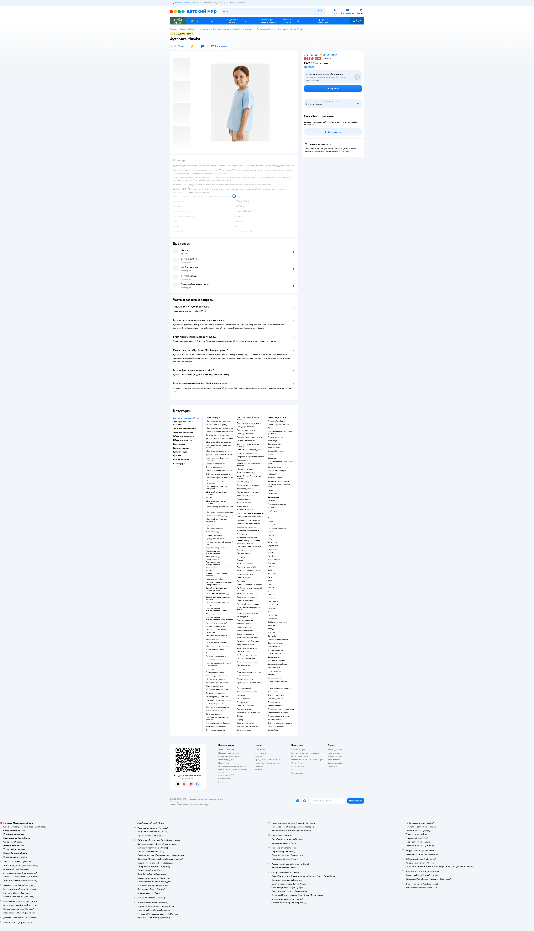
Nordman (241, 695)
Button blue (273, 542)
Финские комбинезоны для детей (248, 608)
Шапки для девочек (276, 695)
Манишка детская (275, 720)
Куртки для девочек (245, 509)
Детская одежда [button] (181, 448)
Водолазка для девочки (246, 527)
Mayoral (271, 535)
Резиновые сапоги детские (248, 713)
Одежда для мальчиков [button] (184, 428)
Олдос (270, 514)
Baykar (270, 612)
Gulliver (271, 507)
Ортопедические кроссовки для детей (280, 432)
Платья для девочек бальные (218, 723)
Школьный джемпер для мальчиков (216, 520)
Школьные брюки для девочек (219, 470)
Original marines (274, 546)
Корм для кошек (335, 753)
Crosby (271, 591)
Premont (271, 594)
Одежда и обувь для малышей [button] (183, 423)
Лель (270, 577)
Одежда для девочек (245, 427)
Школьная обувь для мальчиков (219, 477)
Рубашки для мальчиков (216, 656)
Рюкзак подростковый (277, 681)
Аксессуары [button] (179, 463)
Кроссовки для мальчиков (248, 530)
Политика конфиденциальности (232, 766)
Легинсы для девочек (246, 430)
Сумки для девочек (276, 726)
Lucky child (272, 615)
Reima (270, 518)
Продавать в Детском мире (230, 753)
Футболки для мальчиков (216, 642)
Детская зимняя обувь (277, 470)
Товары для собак (335, 756)
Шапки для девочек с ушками (280, 723)
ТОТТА (271, 629)
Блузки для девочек (245, 506)
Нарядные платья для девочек (218, 700)
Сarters (271, 570)
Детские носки (274, 646)
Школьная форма (213, 418)
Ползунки (241, 581)
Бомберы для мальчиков (216, 676)
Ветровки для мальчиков (216, 635)
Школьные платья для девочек (219, 451)
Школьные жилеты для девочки (219, 516)
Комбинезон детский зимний (249, 571)
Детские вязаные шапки (278, 713)
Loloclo (271, 566)
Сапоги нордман (244, 688)
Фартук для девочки (214, 467)
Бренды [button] (177, 455)
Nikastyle (271, 553)
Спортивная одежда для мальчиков (216, 631)
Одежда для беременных (247, 557)
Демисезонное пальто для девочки (248, 418)
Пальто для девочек (245, 460)
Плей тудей (272, 511)
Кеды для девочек (244, 550)
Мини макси (273, 601)
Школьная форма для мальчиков (219, 428)
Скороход (272, 458)
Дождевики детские (245, 634)
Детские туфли (243, 553)
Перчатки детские (275, 699)
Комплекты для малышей (216, 623)
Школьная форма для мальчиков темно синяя (219, 508)
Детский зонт (273, 730)
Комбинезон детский (246, 564)
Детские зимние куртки (247, 648)
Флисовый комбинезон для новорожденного (217, 604)
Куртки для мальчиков (215, 626)
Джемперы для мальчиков (217, 683)
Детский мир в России (179, 804)
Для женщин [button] (179, 444)
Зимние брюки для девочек (248, 523)
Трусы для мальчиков (276, 660)
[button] (357, 20)
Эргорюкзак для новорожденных (213, 563)
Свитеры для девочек (246, 441)
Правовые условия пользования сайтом (206, 799)
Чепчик (271, 674)
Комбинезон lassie (245, 594)
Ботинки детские (275, 477)
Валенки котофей (275, 444)
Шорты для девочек (245, 469)
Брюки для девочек (245, 489)
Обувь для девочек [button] (182, 440)
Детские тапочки (244, 709)
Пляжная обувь (274, 493)
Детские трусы (274, 667)
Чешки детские (243, 699)
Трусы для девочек (275, 650)
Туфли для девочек (245, 534)
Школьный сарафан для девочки (219, 512)
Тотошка (271, 563)
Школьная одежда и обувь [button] (186, 417)
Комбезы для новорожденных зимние (218, 569)
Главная (173, 29)
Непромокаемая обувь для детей (279, 485)
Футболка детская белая (247, 655)
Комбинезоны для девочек (248, 453)
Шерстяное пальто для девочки (250, 516)
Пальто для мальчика (214, 669)
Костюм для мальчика (215, 649)
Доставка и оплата (226, 749)
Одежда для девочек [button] (183, 432)
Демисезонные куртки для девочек (248, 445)
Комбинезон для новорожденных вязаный (217, 609)
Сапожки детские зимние (278, 425)
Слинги (240, 560)
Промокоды (223, 763)
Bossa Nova (272, 573)
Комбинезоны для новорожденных (213, 558)
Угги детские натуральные (248, 726)
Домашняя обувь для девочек (249, 546)
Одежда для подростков (247, 597)
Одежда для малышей (215, 539)
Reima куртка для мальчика (217, 697)
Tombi (270, 454)
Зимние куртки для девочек (248, 473)
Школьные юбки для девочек (218, 442)
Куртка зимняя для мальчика (218, 646)
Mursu (270, 490)
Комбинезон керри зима (247, 637)
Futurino (271, 556)
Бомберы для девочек (246, 496)
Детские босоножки (276, 451)
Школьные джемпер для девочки (216, 502)
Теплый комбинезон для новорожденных (216, 589)
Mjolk (270, 584)
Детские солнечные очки (278, 716)
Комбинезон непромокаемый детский (249, 589)
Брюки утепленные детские (249, 672)
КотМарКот (272, 636)
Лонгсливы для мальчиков (217, 690)
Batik (270, 580)
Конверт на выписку (214, 535)
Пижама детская (274, 653)
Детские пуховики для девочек (250, 450)
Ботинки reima (274, 448)
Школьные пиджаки (214, 528)
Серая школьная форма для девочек (217, 459)
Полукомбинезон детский (248, 604)
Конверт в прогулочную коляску (216, 574)
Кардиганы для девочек (216, 726)
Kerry (270, 539)
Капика (271, 532)
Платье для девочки (214, 704)
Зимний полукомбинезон (248, 662)
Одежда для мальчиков (215, 686)
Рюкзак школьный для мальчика (219, 438)
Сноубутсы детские (245, 679)
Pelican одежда (274, 560)
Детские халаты (274, 657)
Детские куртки (243, 578)
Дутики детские (274, 467)
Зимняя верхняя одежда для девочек (248, 464)
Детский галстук (275, 706)
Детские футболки (265, 29)
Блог (293, 769)
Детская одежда (221, 29)
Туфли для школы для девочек (218, 474)
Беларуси (205, 804)
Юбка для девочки (214, 710)
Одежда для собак (335, 763)
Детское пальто (243, 651)
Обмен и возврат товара (228, 756)
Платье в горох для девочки (248, 520)
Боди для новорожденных (217, 548)
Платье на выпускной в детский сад (219, 543)
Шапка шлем (273, 692)
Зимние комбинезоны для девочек (217, 718)
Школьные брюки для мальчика (219, 432)
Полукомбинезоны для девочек (250, 513)
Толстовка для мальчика (216, 653)
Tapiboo (240, 716)
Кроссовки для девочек (247, 537)
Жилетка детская (244, 627)
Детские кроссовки (245, 706)
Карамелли (272, 598)
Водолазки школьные (215, 525)
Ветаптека (332, 766)
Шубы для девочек (245, 434)
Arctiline (271, 626)
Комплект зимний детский (248, 641)
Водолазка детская (245, 630)
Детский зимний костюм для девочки (249, 477)
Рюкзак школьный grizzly (216, 425)
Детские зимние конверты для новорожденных (219, 583)
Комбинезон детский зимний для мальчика (218, 664)
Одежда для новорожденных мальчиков (218, 598)
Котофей (271, 500)
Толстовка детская (244, 624)
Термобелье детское (245, 644)
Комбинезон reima (245, 574)
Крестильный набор (214, 579)
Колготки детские (275, 643)
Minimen (271, 587)
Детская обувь (243, 676)
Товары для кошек (335, 749)
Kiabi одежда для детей (277, 622)
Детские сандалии (275, 437)
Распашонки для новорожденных (213, 552)
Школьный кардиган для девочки (216, 493)
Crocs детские (243, 702)
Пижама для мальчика (215, 672)
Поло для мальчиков (214, 660)
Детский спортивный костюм (249, 585)
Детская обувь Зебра (276, 421)
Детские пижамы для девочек (249, 437)
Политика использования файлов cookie (232, 770)
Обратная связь (224, 778)
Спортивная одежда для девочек (250, 457)
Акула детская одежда (277, 504)
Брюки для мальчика (214, 639)
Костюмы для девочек (246, 499)
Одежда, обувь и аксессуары (194, 29)
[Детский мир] (193, 11)
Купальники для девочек (278, 640)
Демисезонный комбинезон (249, 567)
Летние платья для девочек (248, 492)
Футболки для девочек (215, 730)
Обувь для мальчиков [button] (183, 436)
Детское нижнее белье (277, 664)
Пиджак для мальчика (246, 658)
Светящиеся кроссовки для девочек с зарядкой (248, 542)
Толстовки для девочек (215, 714)
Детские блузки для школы (217, 435)
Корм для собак (334, 759)
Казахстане (194, 804)
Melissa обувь (273, 474)
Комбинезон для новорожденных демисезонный (219, 618)
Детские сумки (274, 702)
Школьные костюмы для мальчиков (216, 487)
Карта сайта (223, 782)
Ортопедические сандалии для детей (281, 462)
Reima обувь (273, 441)
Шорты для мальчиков (215, 679)
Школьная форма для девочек (218, 421)
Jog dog (240, 720)
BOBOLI (271, 633)
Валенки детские (244, 730)
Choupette (272, 525)
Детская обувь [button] (180, 451)
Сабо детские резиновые (278, 481)
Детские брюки (243, 665)
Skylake (209, 498)
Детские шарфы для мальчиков (281, 709)
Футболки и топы (242, 29)
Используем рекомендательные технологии (188, 802)
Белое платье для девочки (248, 485)
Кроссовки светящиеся (247, 692)
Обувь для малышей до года (217, 594)
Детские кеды (273, 497)
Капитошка (272, 619)
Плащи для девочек (245, 620)
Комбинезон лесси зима (247, 613)
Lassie (270, 521)
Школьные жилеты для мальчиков (215, 482)
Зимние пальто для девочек (217, 707)
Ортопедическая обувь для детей (248, 684)
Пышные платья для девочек (249, 423)
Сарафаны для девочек (215, 464)
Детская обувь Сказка (277, 418)
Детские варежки (275, 678)
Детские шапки (274, 685)
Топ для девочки (274, 671)
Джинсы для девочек (245, 482)
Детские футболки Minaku (291, 29)
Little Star (272, 608)
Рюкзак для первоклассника (279, 688)
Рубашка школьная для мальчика (219, 454)
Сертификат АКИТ (226, 775)
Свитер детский (243, 669)
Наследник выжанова (277, 528)
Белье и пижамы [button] (181, 459)
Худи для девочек (244, 502)
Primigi (271, 428)
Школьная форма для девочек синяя (218, 446)
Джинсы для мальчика (215, 693)
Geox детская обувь (245, 723)
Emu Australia (273, 605)
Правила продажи (226, 759)
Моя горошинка (212, 614)
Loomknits (272, 549)
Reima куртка (242, 617)
